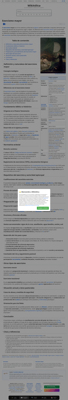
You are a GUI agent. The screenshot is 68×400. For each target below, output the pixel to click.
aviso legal (37, 205)
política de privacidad (29, 205)
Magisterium (45, 198)
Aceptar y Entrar (43, 208)
